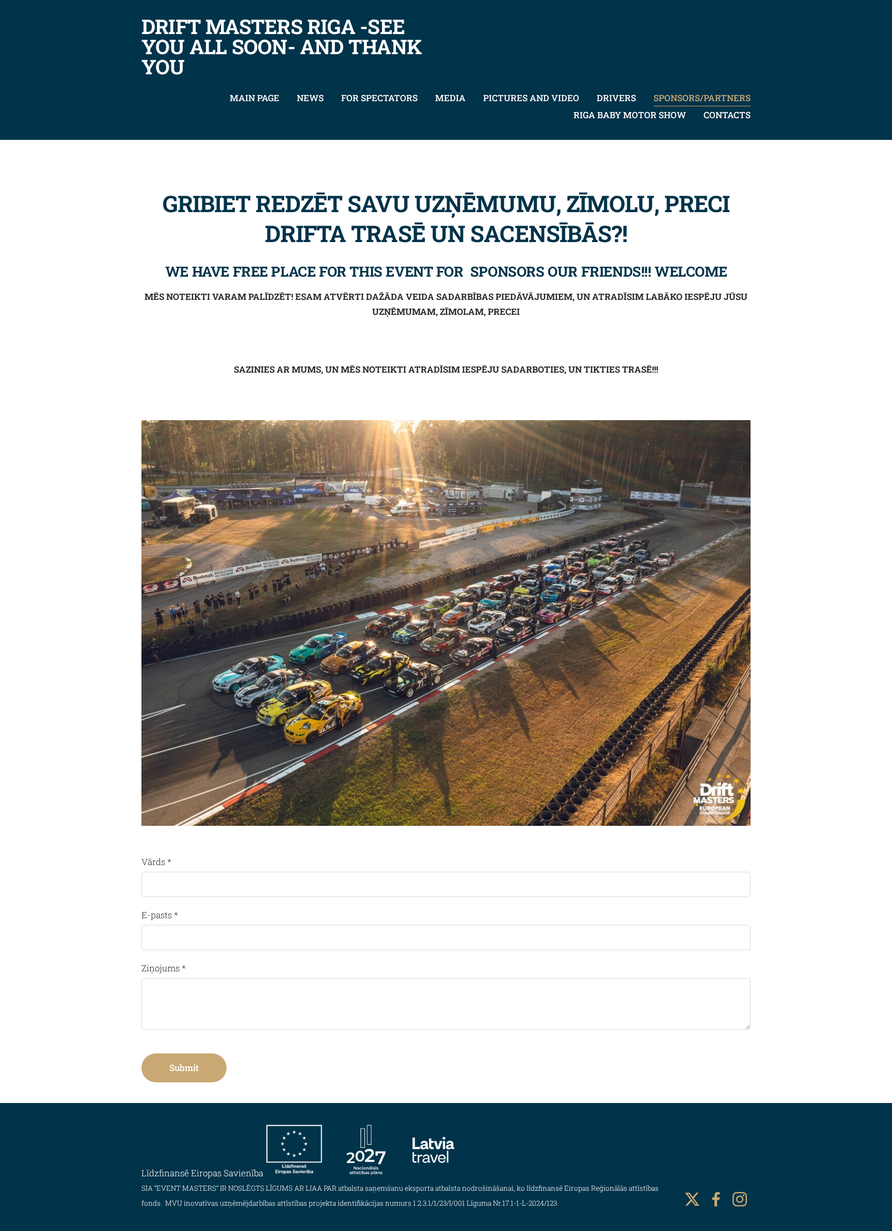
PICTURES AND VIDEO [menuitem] (531, 98)
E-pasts (159, 915)
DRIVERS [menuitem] (616, 98)
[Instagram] (740, 1199)
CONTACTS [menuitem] (727, 115)
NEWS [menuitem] (310, 98)
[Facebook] (716, 1199)
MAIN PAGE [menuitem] (254, 98)
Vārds (156, 862)
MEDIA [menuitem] (450, 98)
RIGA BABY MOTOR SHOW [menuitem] (630, 115)
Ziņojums (163, 968)
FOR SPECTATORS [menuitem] (379, 98)
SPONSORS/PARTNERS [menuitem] (702, 98)
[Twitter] (692, 1199)
